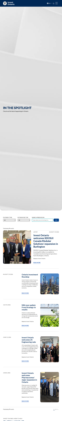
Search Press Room (38, 217)
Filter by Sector (23, 217)
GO (56, 220)
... (58, 409)
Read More (36, 262)
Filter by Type (7, 217)
